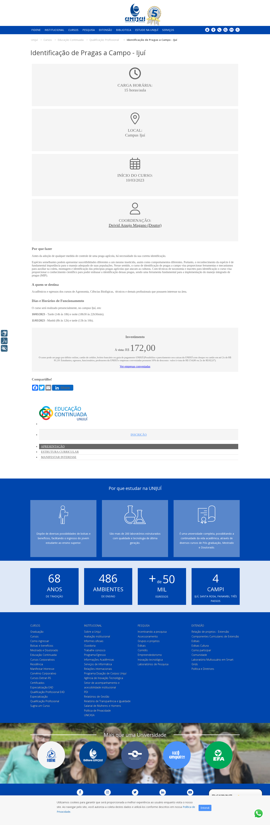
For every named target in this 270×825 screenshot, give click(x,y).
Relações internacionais (98, 669)
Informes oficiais (93, 641)
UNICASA (89, 715)
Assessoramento (148, 636)
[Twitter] (135, 792)
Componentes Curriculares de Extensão (215, 636)
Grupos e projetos (149, 641)
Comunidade (199, 655)
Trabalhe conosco (94, 650)
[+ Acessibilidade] (4, 348)
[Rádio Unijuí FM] (177, 755)
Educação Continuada (43, 655)
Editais (142, 645)
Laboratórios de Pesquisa (153, 664)
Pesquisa (88, 30)
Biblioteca (123, 30)
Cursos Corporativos (42, 659)
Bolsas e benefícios (41, 645)
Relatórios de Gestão (96, 696)
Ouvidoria (90, 645)
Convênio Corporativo (43, 673)
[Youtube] (190, 792)
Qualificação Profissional (44, 701)
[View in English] (231, 30)
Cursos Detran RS (40, 678)
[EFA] (219, 755)
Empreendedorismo (150, 655)
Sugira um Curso (40, 705)
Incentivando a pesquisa (152, 631)
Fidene (36, 30)
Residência (36, 664)
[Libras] (4, 333)
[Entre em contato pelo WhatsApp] (258, 813)
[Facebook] (80, 792)
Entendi (205, 808)
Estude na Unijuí (146, 30)
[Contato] (219, 30)
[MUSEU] (135, 755)
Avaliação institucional (97, 636)
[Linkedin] (162, 792)
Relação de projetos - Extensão (210, 631)
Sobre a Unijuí (92, 631)
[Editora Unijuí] (93, 755)
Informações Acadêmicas (99, 659)
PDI (86, 692)
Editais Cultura (200, 645)
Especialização (39, 696)
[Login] (207, 30)
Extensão (105, 30)
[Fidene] (51, 755)
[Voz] (4, 340)
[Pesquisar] (225, 30)
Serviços (168, 30)
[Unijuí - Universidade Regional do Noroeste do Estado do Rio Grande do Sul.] (135, 13)
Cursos (73, 30)
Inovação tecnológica (150, 659)
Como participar (201, 650)
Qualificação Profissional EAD (47, 692)
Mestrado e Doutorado (44, 650)
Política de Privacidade (97, 710)
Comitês (143, 650)
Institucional (54, 30)
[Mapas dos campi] (213, 30)
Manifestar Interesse (42, 669)
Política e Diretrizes (203, 669)
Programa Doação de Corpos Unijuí (105, 673)
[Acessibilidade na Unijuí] (237, 30)
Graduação (37, 631)
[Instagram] (107, 792)
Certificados (37, 682)
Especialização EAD (41, 687)
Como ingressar (39, 641)
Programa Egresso (95, 655)
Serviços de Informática (98, 664)
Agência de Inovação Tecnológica (103, 678)
